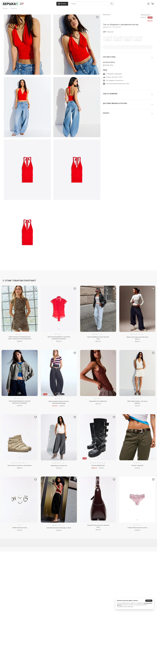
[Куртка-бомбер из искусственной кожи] (98, 309)
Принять (148, 600)
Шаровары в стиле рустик (59, 465)
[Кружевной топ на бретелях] (98, 373)
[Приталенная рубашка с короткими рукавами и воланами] (59, 309)
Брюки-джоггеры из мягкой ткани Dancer (137, 338)
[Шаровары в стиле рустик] (59, 437)
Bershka (106, 15)
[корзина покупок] (152, 3)
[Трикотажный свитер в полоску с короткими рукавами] (59, 373)
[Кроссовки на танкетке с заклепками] (20, 437)
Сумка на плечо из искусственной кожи (98, 526)
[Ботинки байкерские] (98, 437)
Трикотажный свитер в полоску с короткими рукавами (58, 402)
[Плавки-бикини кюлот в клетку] (137, 499)
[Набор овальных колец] (20, 499)
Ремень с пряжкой (137, 465)
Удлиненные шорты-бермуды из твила (59, 527)
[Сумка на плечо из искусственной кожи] (98, 499)
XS (108, 39)
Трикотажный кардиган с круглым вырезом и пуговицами (19, 402)
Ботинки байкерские (98, 465)
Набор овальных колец (19, 527)
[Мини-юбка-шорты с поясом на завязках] (137, 373)
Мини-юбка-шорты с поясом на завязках (137, 402)
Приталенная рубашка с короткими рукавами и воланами (59, 337)
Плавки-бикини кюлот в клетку (137, 527)
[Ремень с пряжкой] (137, 437)
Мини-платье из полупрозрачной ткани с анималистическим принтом (19, 337)
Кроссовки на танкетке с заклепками (20, 465)
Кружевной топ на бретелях (98, 401)
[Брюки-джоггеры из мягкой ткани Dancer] (137, 309)
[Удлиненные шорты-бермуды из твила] (59, 499)
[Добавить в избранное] (35, 289)
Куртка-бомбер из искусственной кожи (98, 338)
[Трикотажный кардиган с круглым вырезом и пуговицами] (20, 373)
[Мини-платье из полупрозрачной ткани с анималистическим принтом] (20, 309)
